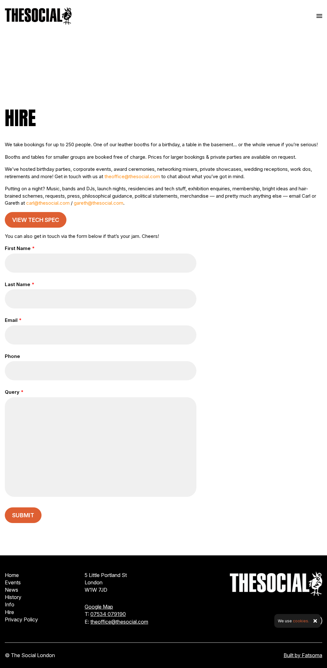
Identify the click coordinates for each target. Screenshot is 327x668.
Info (9, 604)
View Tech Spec (35, 219)
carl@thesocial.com (48, 203)
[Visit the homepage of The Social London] (38, 16)
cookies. (301, 621)
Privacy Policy (21, 619)
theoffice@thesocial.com (132, 176)
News (11, 590)
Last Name (19, 284)
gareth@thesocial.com (98, 203)
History (13, 597)
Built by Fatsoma (303, 655)
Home (12, 575)
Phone (12, 356)
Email (13, 320)
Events (13, 582)
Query (14, 392)
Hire (9, 612)
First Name (19, 248)
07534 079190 (108, 614)
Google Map (99, 606)
